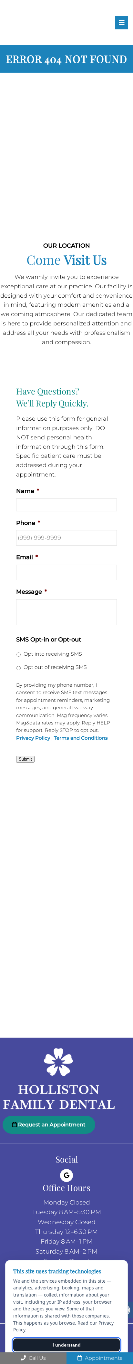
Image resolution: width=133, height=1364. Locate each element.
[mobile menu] (121, 22)
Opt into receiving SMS (53, 654)
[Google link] (66, 1175)
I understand (67, 1345)
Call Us (36, 1358)
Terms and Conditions (81, 738)
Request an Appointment (51, 1125)
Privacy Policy (33, 738)
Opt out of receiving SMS (55, 667)
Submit (25, 759)
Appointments (103, 1358)
